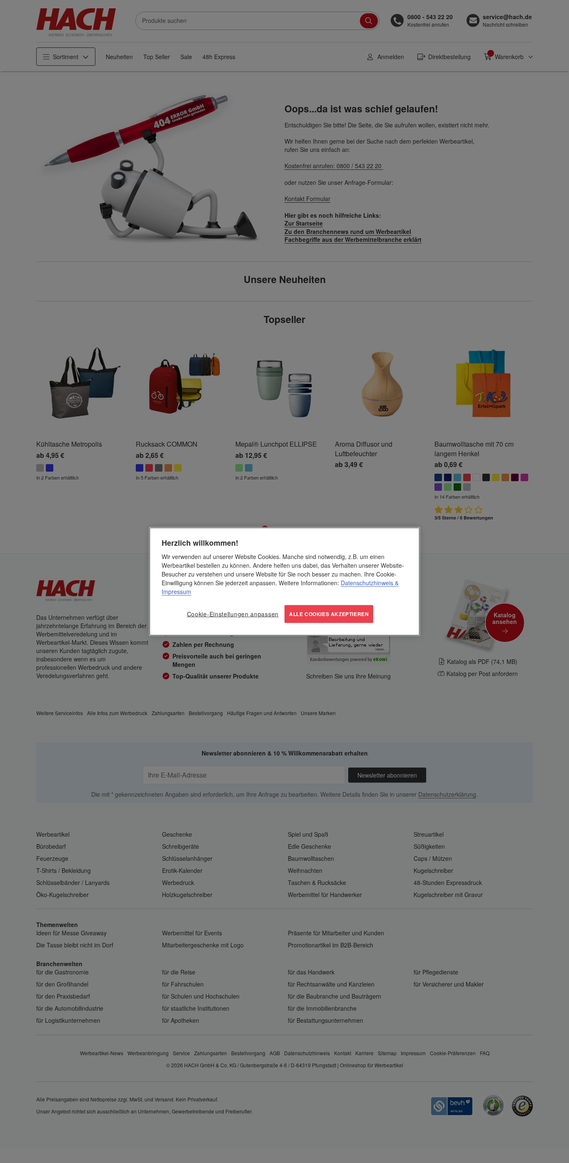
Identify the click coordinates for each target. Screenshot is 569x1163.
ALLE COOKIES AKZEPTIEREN (329, 614)
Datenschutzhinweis (367, 583)
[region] (284, 581)
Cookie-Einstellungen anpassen (233, 614)
